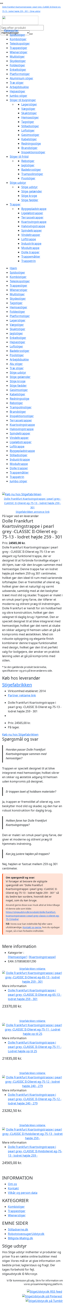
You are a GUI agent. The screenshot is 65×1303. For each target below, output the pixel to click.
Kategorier (11, 30)
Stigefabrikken (17, 685)
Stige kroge (29, 196)
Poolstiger (28, 178)
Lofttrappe (28, 239)
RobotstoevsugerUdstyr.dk (26, 1234)
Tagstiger (27, 122)
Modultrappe (30, 248)
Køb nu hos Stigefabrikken (20, 734)
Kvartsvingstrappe (33, 222)
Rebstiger (27, 161)
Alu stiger (16, 364)
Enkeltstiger (18, 70)
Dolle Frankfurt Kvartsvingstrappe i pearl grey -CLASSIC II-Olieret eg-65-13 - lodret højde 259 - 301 (34, 994)
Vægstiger (28, 109)
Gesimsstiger (30, 135)
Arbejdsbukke (19, 87)
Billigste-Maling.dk (20, 1238)
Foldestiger (17, 65)
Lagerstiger (29, 104)
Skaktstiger (29, 113)
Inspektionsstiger (33, 152)
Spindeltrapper (31, 230)
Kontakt (13, 1188)
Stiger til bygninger (23, 100)
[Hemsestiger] (17, 957)
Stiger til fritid (19, 157)
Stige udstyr (18, 183)
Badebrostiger (31, 170)
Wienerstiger (18, 52)
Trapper (15, 204)
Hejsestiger (17, 91)
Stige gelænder (31, 191)
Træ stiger (17, 83)
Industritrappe (31, 243)
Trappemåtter (30, 257)
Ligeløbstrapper (32, 213)
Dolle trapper (30, 252)
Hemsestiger (30, 117)
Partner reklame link (22, 695)
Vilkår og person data (22, 1193)
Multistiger (17, 57)
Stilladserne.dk (18, 1229)
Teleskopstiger (20, 43)
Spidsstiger (17, 35)
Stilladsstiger (30, 126)
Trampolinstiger (32, 174)
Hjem (13, 268)
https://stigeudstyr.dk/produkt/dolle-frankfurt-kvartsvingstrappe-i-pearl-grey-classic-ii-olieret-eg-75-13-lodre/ (32, 915)
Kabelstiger (29, 139)
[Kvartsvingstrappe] (42, 957)
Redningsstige (31, 143)
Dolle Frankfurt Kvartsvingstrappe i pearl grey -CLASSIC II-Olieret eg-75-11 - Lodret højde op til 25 (34, 1046)
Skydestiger (18, 61)
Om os (12, 1184)
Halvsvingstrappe (33, 226)
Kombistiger (18, 39)
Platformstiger (20, 74)
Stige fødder (29, 200)
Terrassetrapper (32, 217)
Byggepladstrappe (33, 209)
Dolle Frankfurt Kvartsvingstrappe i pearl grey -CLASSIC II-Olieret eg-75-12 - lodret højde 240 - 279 (34, 1099)
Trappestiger (18, 48)
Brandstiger (29, 148)
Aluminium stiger (21, 78)
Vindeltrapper (30, 235)
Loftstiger (28, 130)
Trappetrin (28, 261)
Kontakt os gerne (32, 927)
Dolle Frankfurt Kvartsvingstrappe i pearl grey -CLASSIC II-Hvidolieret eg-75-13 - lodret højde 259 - (35, 1151)
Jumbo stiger (18, 96)
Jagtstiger (27, 165)
